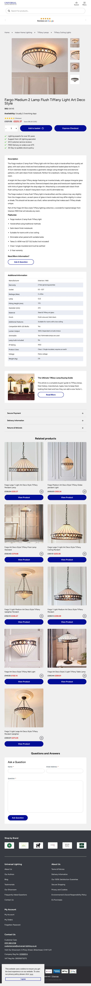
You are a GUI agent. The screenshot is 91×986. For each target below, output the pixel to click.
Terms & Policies (57, 869)
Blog (6, 879)
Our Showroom (11, 890)
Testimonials (9, 884)
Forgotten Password (12, 925)
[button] (45, 118)
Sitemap (55, 976)
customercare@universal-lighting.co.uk (21, 946)
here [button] (31, 974)
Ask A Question (21, 262)
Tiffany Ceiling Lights (62, 32)
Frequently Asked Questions (16, 895)
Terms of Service (53, 979)
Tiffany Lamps (43, 32)
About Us (8, 869)
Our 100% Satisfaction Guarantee (64, 879)
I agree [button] (23, 979)
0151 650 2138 (10, 943)
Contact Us (9, 900)
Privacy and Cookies (59, 890)
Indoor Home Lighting (23, 32)
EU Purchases (56, 900)
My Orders (9, 920)
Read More (51, 395)
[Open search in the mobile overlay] (45, 11)
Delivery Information (59, 874)
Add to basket (34, 128)
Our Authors (9, 874)
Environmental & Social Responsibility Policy (68, 895)
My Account (9, 915)
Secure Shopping (58, 884)
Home (7, 32)
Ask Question (18, 818)
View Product (24, 497)
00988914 (23, 954)
